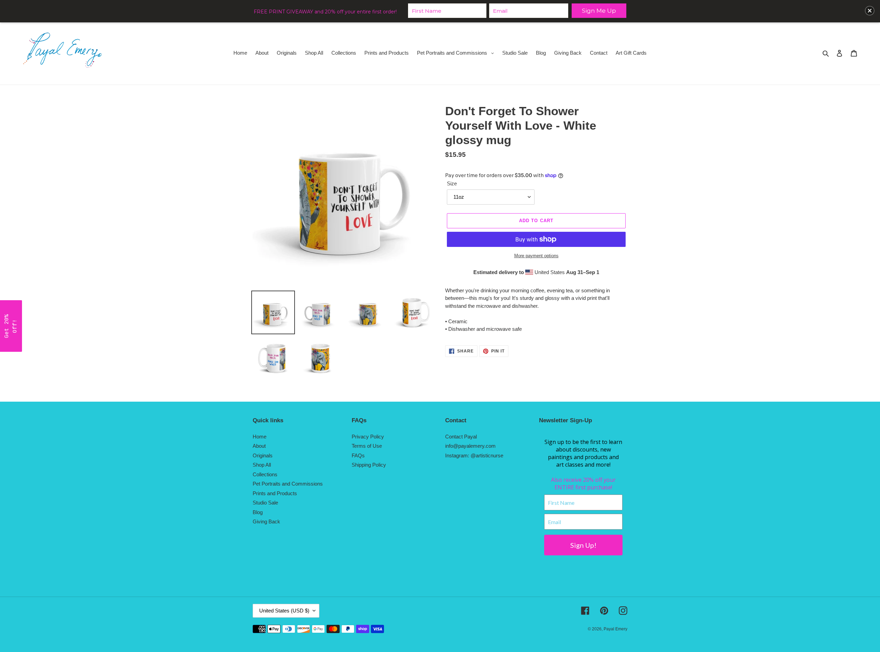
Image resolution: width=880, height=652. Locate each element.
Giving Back (266, 521)
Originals (263, 455)
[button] (11, 326)
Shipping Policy (369, 465)
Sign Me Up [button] (599, 10)
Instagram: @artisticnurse (474, 455)
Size (452, 183)
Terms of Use (367, 446)
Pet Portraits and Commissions (288, 484)
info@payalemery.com (470, 446)
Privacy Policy (368, 436)
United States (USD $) (284, 610)
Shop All (262, 465)
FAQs (358, 455)
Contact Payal (461, 436)
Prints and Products (275, 493)
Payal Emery (615, 629)
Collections (265, 474)
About (259, 446)
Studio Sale (265, 503)
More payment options (536, 255)
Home (259, 436)
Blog (258, 512)
